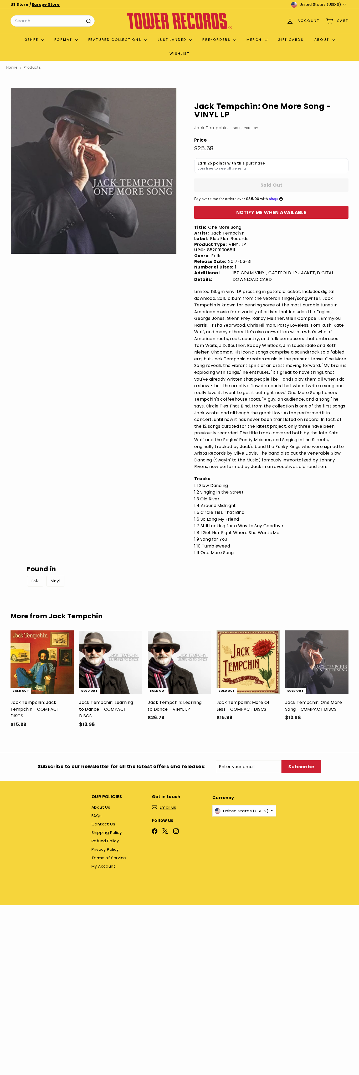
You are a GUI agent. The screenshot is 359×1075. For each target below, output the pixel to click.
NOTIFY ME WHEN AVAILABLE (271, 212)
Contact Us (103, 824)
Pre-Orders (217, 39)
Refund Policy (105, 841)
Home (12, 67)
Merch (255, 39)
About (322, 39)
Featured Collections (115, 39)
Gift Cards (291, 39)
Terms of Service (108, 857)
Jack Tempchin (211, 128)
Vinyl (55, 581)
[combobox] (53, 21)
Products (32, 67)
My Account (103, 866)
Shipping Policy (106, 832)
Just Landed (172, 39)
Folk (35, 581)
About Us (100, 807)
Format (64, 39)
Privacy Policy (105, 849)
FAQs (96, 815)
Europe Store (46, 4)
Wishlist (180, 53)
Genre (32, 39)
